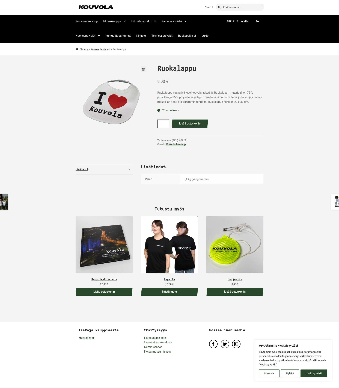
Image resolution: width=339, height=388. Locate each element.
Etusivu (84, 49)
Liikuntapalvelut (141, 21)
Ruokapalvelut (187, 35)
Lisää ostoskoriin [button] (104, 291)
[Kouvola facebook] (213, 344)
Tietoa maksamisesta (157, 351)
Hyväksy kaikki (314, 373)
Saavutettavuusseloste (158, 342)
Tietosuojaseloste (155, 338)
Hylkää (290, 373)
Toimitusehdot (153, 347)
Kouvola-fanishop (87, 21)
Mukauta (269, 373)
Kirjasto (141, 35)
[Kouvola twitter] (225, 344)
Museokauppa (112, 21)
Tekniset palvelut (162, 35)
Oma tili (209, 7)
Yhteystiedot (86, 338)
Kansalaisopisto (172, 21)
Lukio (205, 35)
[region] (293, 360)
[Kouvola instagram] (236, 344)
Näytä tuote (169, 291)
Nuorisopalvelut (85, 35)
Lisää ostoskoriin (190, 123)
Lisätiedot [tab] (82, 169)
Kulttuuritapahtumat (118, 35)
